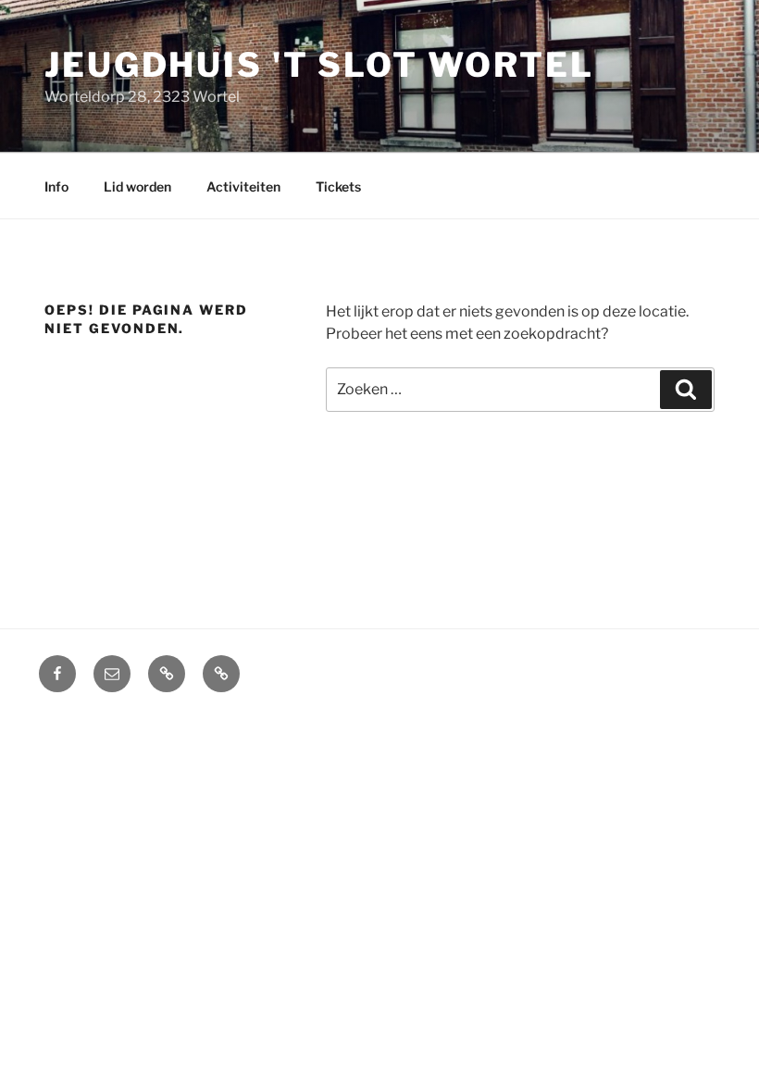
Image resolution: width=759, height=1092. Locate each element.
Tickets (338, 186)
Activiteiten (243, 186)
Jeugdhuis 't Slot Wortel (319, 64)
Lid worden (137, 186)
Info (56, 186)
